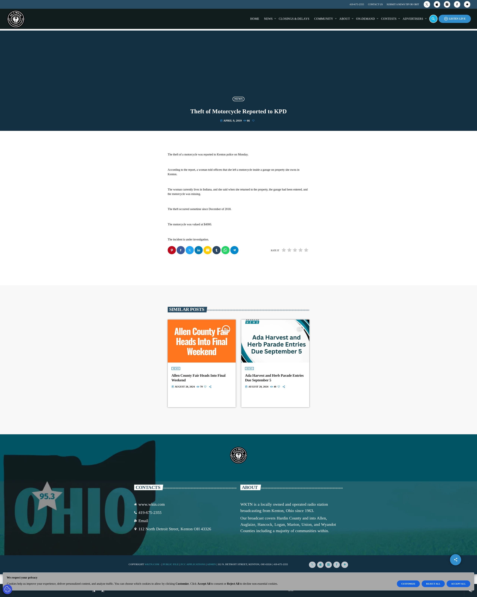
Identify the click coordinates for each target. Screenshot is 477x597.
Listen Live (455, 19)
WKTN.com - (153, 564)
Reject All (433, 583)
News (238, 98)
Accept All (458, 583)
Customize (408, 583)
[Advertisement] (238, 66)
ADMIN (211, 564)
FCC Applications (193, 564)
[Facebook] (457, 4)
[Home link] (16, 19)
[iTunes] (437, 4)
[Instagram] (447, 4)
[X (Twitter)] (427, 4)
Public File (171, 564)
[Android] (467, 4)
